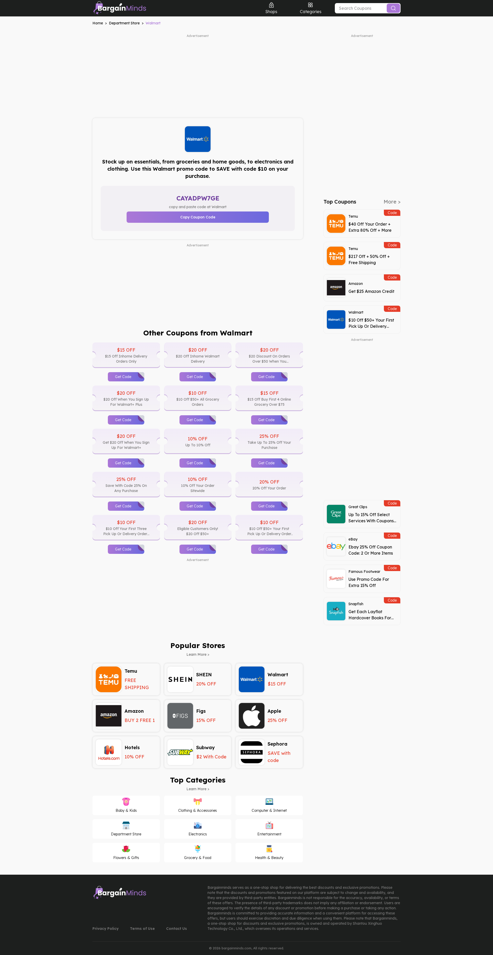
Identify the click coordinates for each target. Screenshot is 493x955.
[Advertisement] (197, 74)
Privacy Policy (105, 928)
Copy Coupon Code (197, 217)
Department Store (124, 23)
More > (392, 201)
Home (97, 23)
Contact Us (176, 928)
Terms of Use (142, 928)
